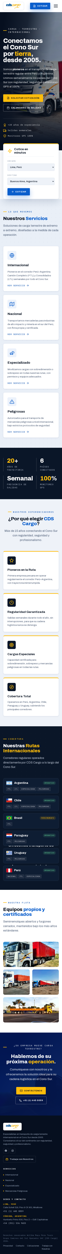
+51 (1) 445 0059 (33, 1100)
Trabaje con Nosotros (21, 1159)
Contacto (20, 1246)
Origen (11, 161)
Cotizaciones (33, 1246)
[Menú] (56, 6)
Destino (12, 175)
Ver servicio (16, 285)
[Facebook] (6, 1150)
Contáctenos (33, 1091)
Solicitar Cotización (25, 98)
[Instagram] (12, 1150)
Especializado (12, 1185)
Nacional (9, 1180)
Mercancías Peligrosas (16, 1191)
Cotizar (42, 6)
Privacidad (8, 1246)
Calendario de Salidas (26, 108)
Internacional (11, 1175)
